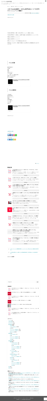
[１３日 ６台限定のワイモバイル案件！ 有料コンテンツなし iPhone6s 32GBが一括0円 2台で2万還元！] (9, 186)
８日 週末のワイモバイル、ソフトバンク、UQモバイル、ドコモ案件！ (25, 215)
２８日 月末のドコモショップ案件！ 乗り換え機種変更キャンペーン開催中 (23, 292)
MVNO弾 (11, 357)
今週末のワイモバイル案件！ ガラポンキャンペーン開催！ (23, 222)
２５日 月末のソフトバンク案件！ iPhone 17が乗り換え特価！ (21, 304)
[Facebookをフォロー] (10, 139)
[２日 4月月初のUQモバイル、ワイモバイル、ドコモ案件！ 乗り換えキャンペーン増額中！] (9, 240)
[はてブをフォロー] (11, 139)
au (10, 335)
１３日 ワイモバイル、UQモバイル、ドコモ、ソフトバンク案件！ (24, 177)
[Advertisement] (23, 24)
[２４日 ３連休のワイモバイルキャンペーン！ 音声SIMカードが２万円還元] (9, 209)
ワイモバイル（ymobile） (14, 330)
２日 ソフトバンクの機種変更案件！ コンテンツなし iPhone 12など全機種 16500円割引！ (24, 249)
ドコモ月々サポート (14, 342)
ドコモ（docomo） (13, 326)
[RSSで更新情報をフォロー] (15, 139)
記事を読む (25, 175)
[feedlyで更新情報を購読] (13, 139)
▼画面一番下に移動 (10, 14)
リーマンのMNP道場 (6, 1)
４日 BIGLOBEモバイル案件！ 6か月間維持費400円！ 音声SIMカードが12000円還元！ (23, 253)
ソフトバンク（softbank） (14, 329)
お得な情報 (10, 321)
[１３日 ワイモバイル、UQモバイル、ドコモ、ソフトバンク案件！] (9, 179)
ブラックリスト (12, 350)
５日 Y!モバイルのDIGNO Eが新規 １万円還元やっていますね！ (24, 200)
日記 (9, 366)
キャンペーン (10, 323)
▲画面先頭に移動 (10, 131)
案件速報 (9, 324)
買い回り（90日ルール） (14, 354)
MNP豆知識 (10, 340)
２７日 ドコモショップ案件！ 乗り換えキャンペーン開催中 (21, 300)
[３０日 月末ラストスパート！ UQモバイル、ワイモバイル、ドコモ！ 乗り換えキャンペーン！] (9, 171)
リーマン (37, 163)
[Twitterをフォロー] (8, 139)
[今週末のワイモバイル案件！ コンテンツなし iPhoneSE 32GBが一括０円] (9, 194)
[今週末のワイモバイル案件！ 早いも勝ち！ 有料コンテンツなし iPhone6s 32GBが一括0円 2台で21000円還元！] (9, 231)
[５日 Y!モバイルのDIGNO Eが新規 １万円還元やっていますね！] (9, 202)
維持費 (9, 333)
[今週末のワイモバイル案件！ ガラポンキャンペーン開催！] (9, 224)
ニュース (9, 320)
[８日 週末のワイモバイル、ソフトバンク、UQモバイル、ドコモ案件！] (9, 218)
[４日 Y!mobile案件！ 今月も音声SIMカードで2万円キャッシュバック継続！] (12, 135)
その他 (11, 325)
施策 (10, 341)
